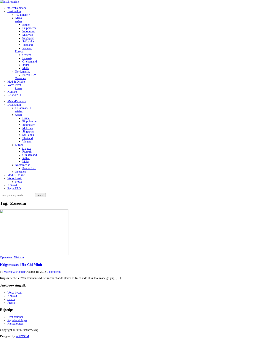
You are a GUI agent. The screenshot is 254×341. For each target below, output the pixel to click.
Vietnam (27, 48)
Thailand (27, 44)
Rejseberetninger (17, 320)
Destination (14, 11)
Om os (11, 299)
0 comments (54, 271)
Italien (26, 64)
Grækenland (29, 61)
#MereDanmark (16, 7)
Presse (18, 88)
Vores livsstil (14, 85)
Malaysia (27, 34)
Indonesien (28, 31)
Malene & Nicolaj (14, 271)
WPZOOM (22, 336)
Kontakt (12, 91)
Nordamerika (22, 71)
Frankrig (27, 58)
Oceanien (20, 78)
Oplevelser (6, 257)
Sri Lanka (28, 41)
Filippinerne (29, 28)
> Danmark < (23, 14)
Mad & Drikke (16, 81)
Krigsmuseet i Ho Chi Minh (21, 265)
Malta (25, 68)
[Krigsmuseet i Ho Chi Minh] (34, 254)
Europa (19, 51)
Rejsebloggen (15, 323)
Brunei (26, 24)
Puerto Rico (29, 74)
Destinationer (15, 316)
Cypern (26, 54)
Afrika (18, 18)
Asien (18, 21)
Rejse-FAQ (14, 95)
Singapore (28, 38)
